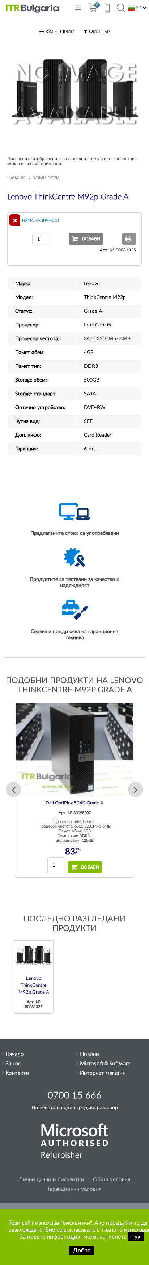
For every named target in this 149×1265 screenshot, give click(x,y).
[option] (74, 790)
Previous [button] (13, 790)
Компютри (46, 178)
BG (138, 8)
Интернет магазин (102, 1073)
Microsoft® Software (105, 1063)
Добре (81, 1250)
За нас (13, 1063)
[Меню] (78, 9)
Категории (59, 31)
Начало (16, 178)
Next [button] (136, 790)
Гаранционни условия (74, 1189)
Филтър (99, 31)
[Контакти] (106, 9)
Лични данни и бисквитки (51, 1179)
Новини (89, 1054)
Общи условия (111, 1179)
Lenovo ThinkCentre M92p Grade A (33, 985)
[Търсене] (120, 8)
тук (136, 1237)
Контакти (17, 1073)
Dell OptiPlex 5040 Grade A (74, 803)
